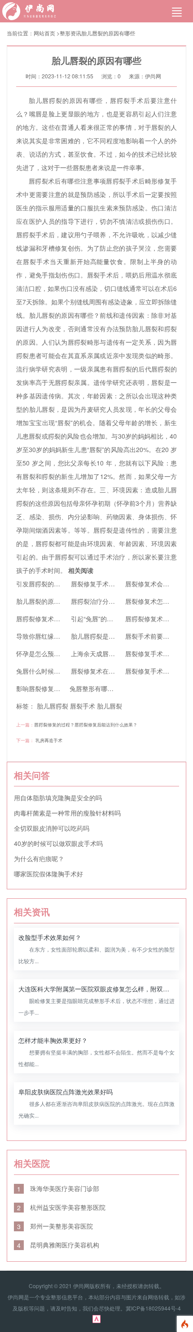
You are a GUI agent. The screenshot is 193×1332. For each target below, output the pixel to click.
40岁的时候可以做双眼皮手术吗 (58, 843)
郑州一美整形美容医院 (55, 1225)
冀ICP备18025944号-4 (153, 1308)
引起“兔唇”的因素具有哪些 (108, 618)
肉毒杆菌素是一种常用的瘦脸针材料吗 (67, 812)
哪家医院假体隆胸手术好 (48, 873)
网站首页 (44, 33)
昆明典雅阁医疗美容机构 (58, 1244)
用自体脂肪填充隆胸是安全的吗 (58, 797)
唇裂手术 (82, 705)
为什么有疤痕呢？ (39, 858)
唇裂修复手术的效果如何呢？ (112, 583)
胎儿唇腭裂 (52, 705)
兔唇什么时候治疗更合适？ (54, 670)
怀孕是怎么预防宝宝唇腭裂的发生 (63, 653)
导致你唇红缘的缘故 (44, 636)
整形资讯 (70, 33)
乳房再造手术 (48, 740)
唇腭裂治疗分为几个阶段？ (108, 601)
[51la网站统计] (96, 1318)
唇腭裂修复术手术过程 (47, 618)
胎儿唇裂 (109, 705)
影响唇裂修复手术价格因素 (54, 688)
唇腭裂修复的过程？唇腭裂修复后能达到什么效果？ (85, 725)
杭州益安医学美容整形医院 (61, 1207)
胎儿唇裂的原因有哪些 (108, 33)
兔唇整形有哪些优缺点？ (104, 688)
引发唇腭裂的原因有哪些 (50, 583)
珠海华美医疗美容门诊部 (58, 1188)
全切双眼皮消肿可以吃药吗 (51, 828)
